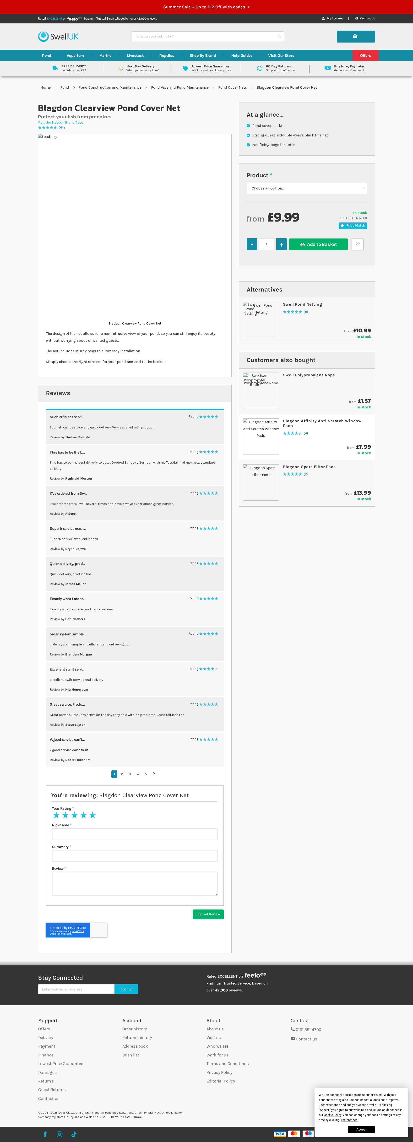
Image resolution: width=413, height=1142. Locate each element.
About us (215, 1029)
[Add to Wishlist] (358, 244)
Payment (46, 1046)
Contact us (49, 1098)
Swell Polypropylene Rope (309, 375)
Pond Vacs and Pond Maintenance (180, 87)
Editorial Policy (220, 1081)
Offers (44, 1029)
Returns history (137, 1037)
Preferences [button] (349, 1120)
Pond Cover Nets (233, 87)
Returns (45, 1081)
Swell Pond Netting (302, 304)
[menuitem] (46, 55)
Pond (65, 87)
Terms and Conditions (227, 1063)
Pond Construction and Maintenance (110, 87)
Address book (135, 1046)
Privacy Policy (219, 1072)
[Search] (279, 36)
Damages (47, 1072)
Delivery (45, 1037)
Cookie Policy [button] (332, 1115)
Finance (46, 1055)
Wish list (130, 1055)
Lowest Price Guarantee (60, 1063)
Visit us (213, 1037)
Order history (134, 1029)
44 (62, 128)
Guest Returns (52, 1089)
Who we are (217, 1046)
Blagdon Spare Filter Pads (309, 466)
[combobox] (203, 36)
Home (46, 87)
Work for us (217, 1055)
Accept (361, 1129)
